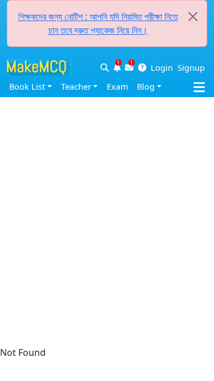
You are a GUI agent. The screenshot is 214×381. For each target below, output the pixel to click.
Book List (27, 86)
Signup (191, 67)
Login (162, 67)
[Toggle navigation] (203, 85)
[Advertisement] (107, 107)
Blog (146, 86)
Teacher (76, 86)
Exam (117, 86)
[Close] (193, 17)
